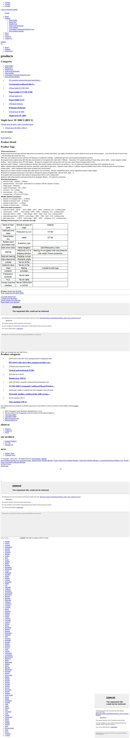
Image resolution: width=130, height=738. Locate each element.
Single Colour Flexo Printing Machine (66, 460)
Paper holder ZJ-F (16, 100)
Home (7, 16)
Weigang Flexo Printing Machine (42, 460)
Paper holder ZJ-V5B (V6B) (20, 92)
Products (7, 18)
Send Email (4, 466)
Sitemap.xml (9, 445)
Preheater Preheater (17, 108)
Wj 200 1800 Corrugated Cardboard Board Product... (31, 386)
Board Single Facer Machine (10, 302)
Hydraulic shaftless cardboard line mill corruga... (29, 394)
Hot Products (36, 459)
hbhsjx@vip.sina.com (12, 418)
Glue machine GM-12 (18, 402)
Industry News (9, 453)
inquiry (76, 406)
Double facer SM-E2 (17, 378)
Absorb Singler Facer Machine (11, 300)
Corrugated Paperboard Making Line (111, 460)
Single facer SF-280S (17, 116)
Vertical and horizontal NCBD (21, 370)
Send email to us (6, 138)
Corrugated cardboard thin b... (22, 84)
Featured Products (10, 441)
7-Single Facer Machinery (9, 298)
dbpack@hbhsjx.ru (11, 420)
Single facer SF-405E (15, 291)
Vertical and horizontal (16, 26)
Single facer (13, 22)
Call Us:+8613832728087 (9, 9)
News (7, 33)
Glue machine (13, 27)
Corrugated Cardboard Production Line (21, 29)
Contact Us (8, 38)
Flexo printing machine (16, 31)
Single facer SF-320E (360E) (14, 293)
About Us (8, 36)
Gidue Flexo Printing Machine (89, 460)
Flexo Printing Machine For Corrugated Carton (16, 460)
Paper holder (13, 20)
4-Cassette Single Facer (8, 297)
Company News (10, 455)
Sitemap (44, 459)
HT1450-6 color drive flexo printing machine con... (30, 362)
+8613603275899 (10, 416)
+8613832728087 (10, 415)
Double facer (13, 24)
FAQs (7, 35)
